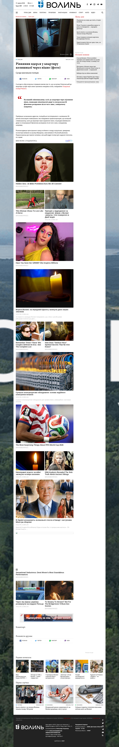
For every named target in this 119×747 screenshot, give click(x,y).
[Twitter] (91, 5)
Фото (87, 12)
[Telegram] (98, 5)
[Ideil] (59, 741)
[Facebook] (87, 5)
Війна (35, 12)
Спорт (81, 12)
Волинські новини (21, 16)
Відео (93, 12)
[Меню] (17, 12)
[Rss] (103, 735)
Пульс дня (27, 12)
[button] (30, 3)
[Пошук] (102, 12)
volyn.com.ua (67, 718)
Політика (43, 12)
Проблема (52, 12)
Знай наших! (62, 12)
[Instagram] (94, 5)
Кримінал (73, 12)
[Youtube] (101, 5)
